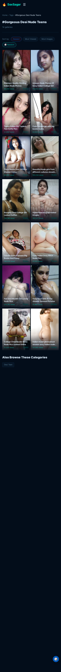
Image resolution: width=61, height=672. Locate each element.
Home (5, 15)
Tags (11, 15)
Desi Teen (8, 365)
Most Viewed (30, 39)
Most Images (47, 39)
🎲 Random (9, 45)
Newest (16, 39)
